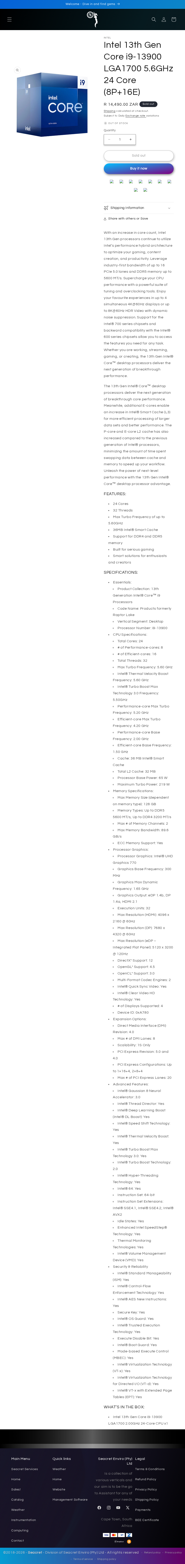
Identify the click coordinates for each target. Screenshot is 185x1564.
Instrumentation (23, 1520)
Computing (19, 1530)
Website (59, 1489)
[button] (9, 19)
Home (15, 1479)
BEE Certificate (147, 1520)
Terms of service (83, 1559)
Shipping (110, 111)
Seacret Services (24, 1469)
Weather (18, 1509)
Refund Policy (145, 1479)
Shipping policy (106, 1559)
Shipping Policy (147, 1499)
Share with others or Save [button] (128, 218)
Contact (17, 1540)
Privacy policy (173, 1552)
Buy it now (138, 168)
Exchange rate (135, 115)
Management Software (70, 1499)
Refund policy (152, 1552)
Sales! (16, 1489)
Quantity (110, 130)
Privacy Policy (146, 1489)
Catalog (17, 1499)
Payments (143, 1509)
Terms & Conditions (150, 1469)
